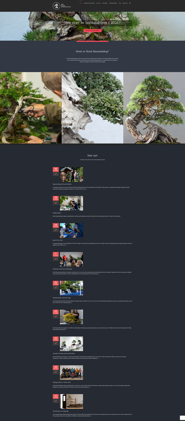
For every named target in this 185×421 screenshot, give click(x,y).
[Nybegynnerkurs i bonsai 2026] (71, 372)
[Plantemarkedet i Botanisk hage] (71, 288)
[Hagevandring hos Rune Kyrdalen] (71, 174)
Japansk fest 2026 (58, 240)
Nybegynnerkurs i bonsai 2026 (62, 382)
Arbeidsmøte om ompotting (60, 411)
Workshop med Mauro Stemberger (62, 269)
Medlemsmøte (57, 213)
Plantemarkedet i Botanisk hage (62, 298)
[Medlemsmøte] (71, 203)
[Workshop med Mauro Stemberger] (71, 259)
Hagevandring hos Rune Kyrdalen (62, 184)
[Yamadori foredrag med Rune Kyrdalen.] (71, 343)
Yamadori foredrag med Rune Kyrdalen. (64, 353)
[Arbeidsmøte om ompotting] (71, 401)
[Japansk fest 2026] (71, 230)
